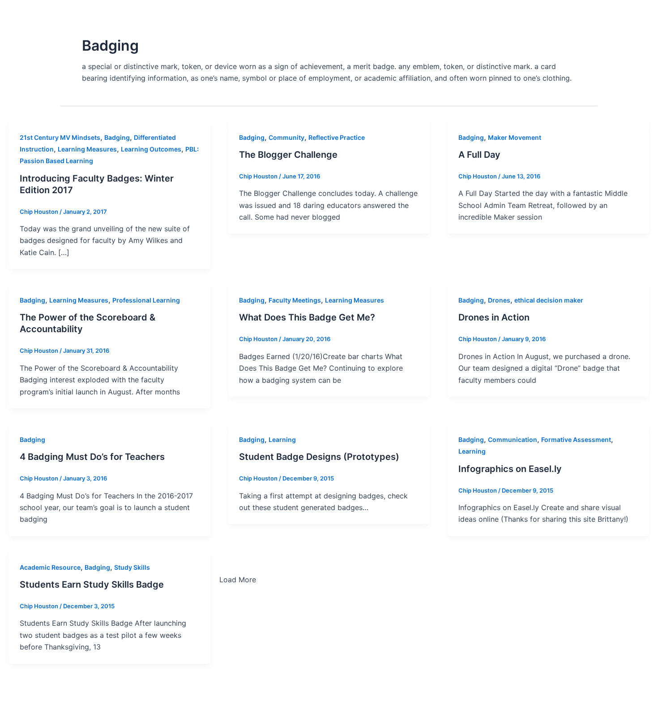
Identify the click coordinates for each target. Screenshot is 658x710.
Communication (512, 439)
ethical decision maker (548, 300)
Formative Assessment (576, 439)
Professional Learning (146, 300)
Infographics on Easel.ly (510, 468)
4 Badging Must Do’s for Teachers (92, 456)
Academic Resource (50, 567)
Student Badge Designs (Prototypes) (319, 456)
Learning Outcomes (151, 149)
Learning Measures (87, 149)
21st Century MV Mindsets (60, 137)
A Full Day (479, 154)
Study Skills (132, 567)
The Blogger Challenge (288, 154)
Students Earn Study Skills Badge (92, 584)
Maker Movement (514, 137)
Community (286, 137)
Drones (499, 300)
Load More (237, 579)
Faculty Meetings (295, 300)
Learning (282, 439)
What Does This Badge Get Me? (307, 317)
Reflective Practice (336, 137)
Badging (117, 137)
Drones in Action (494, 317)
